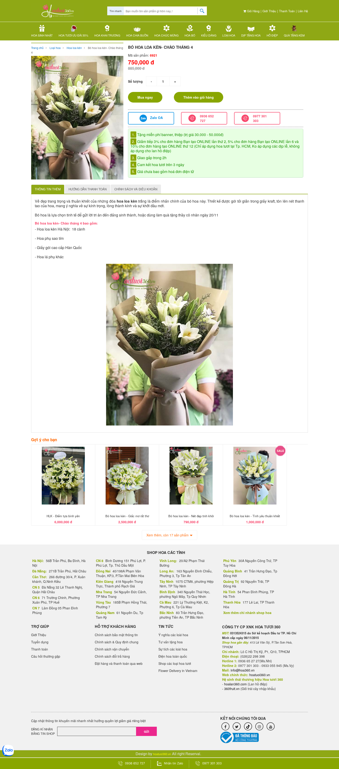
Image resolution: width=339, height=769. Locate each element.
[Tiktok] (248, 726)
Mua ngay (145, 97)
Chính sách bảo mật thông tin (116, 634)
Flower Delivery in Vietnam (177, 670)
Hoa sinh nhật (42, 35)
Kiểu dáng (208, 35)
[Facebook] (225, 726)
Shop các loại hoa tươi (174, 663)
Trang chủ (37, 48)
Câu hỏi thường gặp (45, 656)
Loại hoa (228, 35)
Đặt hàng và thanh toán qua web (119, 663)
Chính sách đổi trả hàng (112, 656)
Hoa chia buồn (137, 35)
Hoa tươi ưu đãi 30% (73, 35)
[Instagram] (259, 726)
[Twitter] (237, 726)
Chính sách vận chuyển (112, 649)
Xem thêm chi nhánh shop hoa (247, 612)
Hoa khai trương (107, 35)
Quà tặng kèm (294, 35)
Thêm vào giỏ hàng (198, 97)
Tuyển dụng (39, 642)
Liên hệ (303, 11)
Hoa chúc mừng (166, 35)
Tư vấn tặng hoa (170, 642)
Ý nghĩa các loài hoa (173, 634)
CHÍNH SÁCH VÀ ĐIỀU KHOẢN (135, 189)
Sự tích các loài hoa (172, 649)
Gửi (146, 731)
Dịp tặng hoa (251, 35)
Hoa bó (189, 35)
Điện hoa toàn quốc (172, 656)
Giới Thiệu (269, 11)
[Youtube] (271, 726)
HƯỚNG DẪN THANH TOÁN (87, 189)
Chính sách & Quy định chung (116, 642)
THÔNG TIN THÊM (48, 189)
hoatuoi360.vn (162, 754)
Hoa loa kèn (74, 48)
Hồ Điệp (272, 35)
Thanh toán (287, 11)
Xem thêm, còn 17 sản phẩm (167, 535)
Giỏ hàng (252, 11)
